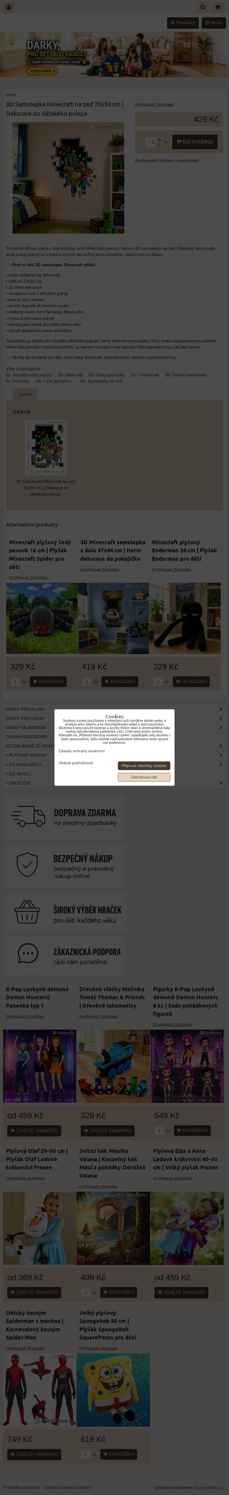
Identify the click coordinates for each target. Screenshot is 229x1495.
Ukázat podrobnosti (76, 763)
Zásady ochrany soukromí (82, 751)
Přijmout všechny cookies (144, 766)
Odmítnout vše (144, 777)
